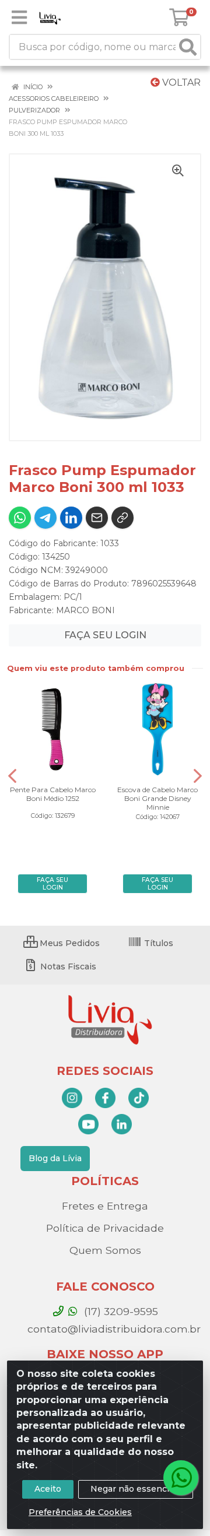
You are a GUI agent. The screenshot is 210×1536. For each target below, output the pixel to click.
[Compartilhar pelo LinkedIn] (71, 518)
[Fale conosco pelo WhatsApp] (180, 1477)
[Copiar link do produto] (122, 518)
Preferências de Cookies (80, 1512)
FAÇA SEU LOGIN (105, 635)
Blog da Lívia (55, 1158)
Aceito (47, 1489)
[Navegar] (12, 776)
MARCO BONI (85, 610)
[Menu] (19, 17)
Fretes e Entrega (105, 1206)
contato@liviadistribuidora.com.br (112, 1329)
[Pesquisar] (188, 47)
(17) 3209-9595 (119, 1311)
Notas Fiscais (67, 966)
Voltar (180, 82)
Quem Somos (105, 1250)
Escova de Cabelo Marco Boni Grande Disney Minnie (157, 798)
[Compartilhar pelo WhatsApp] (20, 518)
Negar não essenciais (135, 1489)
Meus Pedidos (68, 943)
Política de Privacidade (105, 1228)
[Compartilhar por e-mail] (97, 518)
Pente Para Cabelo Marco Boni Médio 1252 (53, 794)
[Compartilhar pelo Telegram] (45, 518)
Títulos (157, 943)
